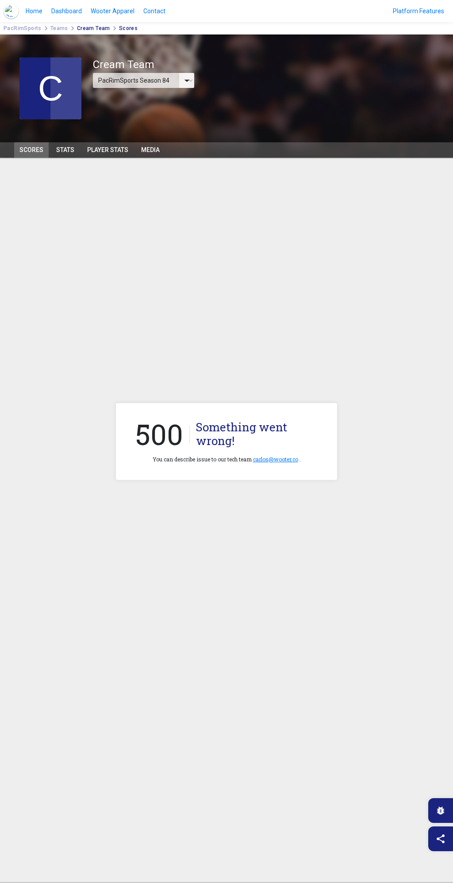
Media (150, 149)
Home (34, 11)
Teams (59, 28)
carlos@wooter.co (275, 459)
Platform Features (418, 11)
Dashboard (66, 11)
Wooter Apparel (112, 11)
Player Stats (107, 149)
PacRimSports (23, 28)
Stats (65, 149)
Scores (31, 149)
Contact (154, 11)
